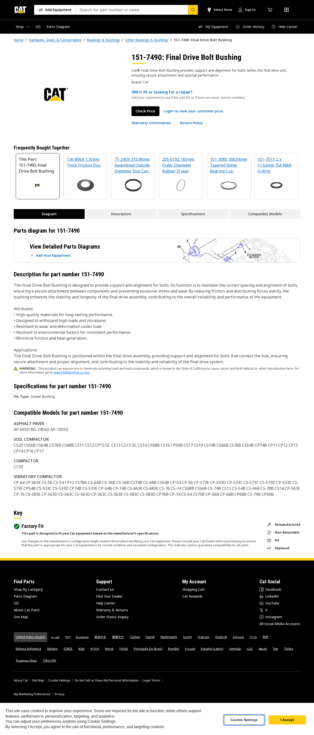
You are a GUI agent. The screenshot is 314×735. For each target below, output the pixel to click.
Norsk (109, 649)
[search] (193, 10)
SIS (16, 603)
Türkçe (288, 649)
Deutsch (221, 637)
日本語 (68, 649)
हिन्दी (265, 637)
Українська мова (26, 660)
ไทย (275, 649)
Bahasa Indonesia (28, 649)
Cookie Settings (59, 680)
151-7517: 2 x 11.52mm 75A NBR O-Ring (274, 165)
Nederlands (168, 637)
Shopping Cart (193, 589)
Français (203, 637)
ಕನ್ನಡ (81, 649)
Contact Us (105, 589)
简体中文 (100, 637)
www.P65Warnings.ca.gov (71, 372)
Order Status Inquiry (112, 617)
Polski (123, 649)
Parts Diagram (25, 596)
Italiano (52, 649)
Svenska (235, 649)
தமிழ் (250, 649)
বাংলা (67, 637)
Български (82, 637)
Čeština (135, 637)
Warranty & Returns (112, 610)
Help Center (105, 603)
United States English (30, 637)
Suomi (187, 637)
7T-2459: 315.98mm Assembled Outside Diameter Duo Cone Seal (132, 165)
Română (173, 649)
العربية (55, 637)
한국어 (94, 649)
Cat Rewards (192, 596)
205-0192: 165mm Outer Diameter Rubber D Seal (178, 165)
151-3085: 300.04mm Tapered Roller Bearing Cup (228, 165)
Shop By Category (28, 589)
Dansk (150, 637)
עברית (253, 637)
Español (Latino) (212, 649)
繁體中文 (118, 637)
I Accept (287, 720)
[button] (193, 111)
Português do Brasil (148, 649)
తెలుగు (263, 649)
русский (190, 649)
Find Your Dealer (109, 596)
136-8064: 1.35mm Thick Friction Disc (84, 162)
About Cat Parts (27, 610)
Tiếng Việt (49, 660)
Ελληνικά (238, 637)
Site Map (21, 617)
